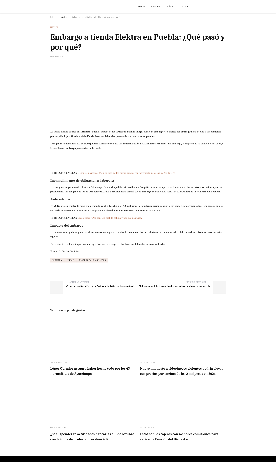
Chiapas (155, 6)
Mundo (185, 6)
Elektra (57, 260)
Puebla (70, 260)
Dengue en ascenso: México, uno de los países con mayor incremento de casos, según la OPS (126, 172)
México (171, 6)
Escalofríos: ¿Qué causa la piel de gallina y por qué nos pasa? (110, 217)
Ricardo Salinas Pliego (92, 260)
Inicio (141, 6)
